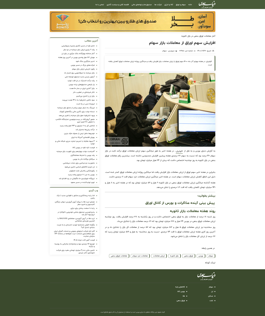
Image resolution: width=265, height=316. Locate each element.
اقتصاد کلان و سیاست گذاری (118, 4)
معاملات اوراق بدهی (119, 256)
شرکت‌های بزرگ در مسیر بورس (83, 65)
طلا (184, 296)
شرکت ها (158, 4)
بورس (200, 256)
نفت (211, 300)
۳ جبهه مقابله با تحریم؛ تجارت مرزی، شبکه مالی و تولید (75, 142)
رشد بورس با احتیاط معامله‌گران (83, 155)
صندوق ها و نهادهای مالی (142, 4)
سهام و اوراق (181, 4)
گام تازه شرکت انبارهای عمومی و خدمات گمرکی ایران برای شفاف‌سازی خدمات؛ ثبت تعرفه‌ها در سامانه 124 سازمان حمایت (74, 233)
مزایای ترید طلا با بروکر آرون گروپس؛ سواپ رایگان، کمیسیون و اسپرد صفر (75, 203)
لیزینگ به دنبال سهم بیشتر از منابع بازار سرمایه (76, 108)
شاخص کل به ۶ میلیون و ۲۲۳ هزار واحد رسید (77, 126)
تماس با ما (100, 4)
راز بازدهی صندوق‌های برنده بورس (82, 84)
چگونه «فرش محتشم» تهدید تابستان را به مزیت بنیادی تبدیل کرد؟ (76, 226)
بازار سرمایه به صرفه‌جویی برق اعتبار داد (79, 73)
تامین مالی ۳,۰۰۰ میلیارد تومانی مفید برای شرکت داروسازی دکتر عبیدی (75, 251)
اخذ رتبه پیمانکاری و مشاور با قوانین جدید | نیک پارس (76, 196)
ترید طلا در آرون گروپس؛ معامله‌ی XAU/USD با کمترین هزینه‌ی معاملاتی (76, 219)
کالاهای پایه (180, 287)
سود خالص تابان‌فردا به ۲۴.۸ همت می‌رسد (78, 100)
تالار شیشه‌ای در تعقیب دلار (84, 92)
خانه (190, 4)
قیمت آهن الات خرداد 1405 (84, 240)
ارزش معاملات (159, 256)
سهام (164, 51)
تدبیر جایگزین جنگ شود (85, 61)
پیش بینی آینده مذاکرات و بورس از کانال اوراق (180, 203)
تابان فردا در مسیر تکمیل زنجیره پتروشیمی (78, 46)
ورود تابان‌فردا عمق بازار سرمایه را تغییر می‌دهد (77, 115)
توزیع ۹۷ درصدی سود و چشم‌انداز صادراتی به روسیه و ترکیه (75, 245)
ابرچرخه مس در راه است (85, 104)
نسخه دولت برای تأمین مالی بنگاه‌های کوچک (77, 111)
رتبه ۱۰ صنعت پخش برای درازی (83, 208)
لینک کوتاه (210, 262)
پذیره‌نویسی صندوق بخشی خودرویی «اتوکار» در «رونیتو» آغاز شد (76, 213)
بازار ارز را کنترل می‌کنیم (85, 96)
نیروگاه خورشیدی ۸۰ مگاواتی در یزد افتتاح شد (77, 178)
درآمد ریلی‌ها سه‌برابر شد (85, 129)
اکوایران (179, 151)
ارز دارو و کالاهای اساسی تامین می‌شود (80, 167)
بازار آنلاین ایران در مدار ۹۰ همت (82, 88)
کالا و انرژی (168, 4)
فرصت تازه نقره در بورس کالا (83, 147)
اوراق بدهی (188, 256)
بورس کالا (181, 291)
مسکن (210, 296)
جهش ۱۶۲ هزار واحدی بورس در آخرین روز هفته (76, 57)
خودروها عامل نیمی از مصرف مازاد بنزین (79, 133)
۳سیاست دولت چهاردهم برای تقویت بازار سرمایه (76, 151)
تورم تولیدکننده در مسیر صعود (83, 182)
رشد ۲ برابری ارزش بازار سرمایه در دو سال (79, 50)
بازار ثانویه (174, 256)
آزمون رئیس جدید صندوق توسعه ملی (80, 77)
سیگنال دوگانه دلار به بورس (84, 159)
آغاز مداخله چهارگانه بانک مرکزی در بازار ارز (78, 53)
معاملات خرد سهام (140, 256)
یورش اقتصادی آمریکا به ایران (83, 137)
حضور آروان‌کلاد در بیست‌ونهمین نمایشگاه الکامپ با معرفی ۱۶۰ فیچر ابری (75, 120)
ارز (212, 291)
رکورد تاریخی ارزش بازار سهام (83, 69)
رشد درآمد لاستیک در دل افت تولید (81, 80)
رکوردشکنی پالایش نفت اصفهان (82, 171)
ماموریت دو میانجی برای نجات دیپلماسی (79, 163)
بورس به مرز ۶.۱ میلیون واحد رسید (81, 174)
